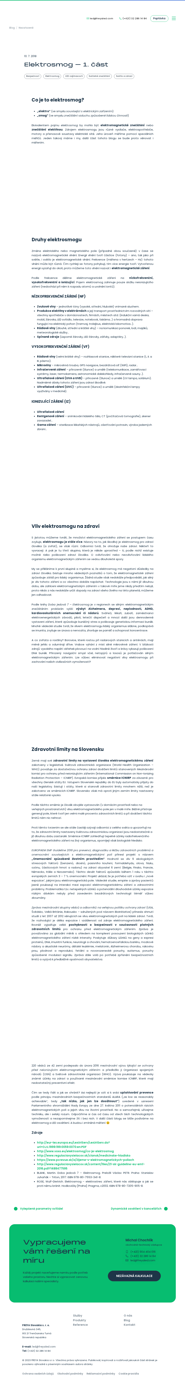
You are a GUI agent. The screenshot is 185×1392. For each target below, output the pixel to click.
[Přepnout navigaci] (174, 19)
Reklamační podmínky (101, 1373)
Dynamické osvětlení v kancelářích (136, 1209)
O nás (128, 1315)
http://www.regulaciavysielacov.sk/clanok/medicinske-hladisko (83, 1155)
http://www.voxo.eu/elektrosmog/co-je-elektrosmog (75, 1151)
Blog (12, 28)
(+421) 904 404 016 (143, 1252)
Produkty (79, 1320)
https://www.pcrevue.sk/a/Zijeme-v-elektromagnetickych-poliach (85, 1160)
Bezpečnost (32, 76)
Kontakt (129, 1325)
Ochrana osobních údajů (38, 1373)
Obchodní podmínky (70, 1373)
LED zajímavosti (74, 76)
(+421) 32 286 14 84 (143, 1256)
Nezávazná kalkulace (134, 1276)
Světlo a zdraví (124, 76)
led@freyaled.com (142, 1260)
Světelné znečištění (99, 76)
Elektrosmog (52, 76)
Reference (80, 1325)
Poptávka (159, 18)
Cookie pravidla (129, 1373)
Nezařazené (26, 28)
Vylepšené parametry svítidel (41, 1209)
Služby (77, 1315)
